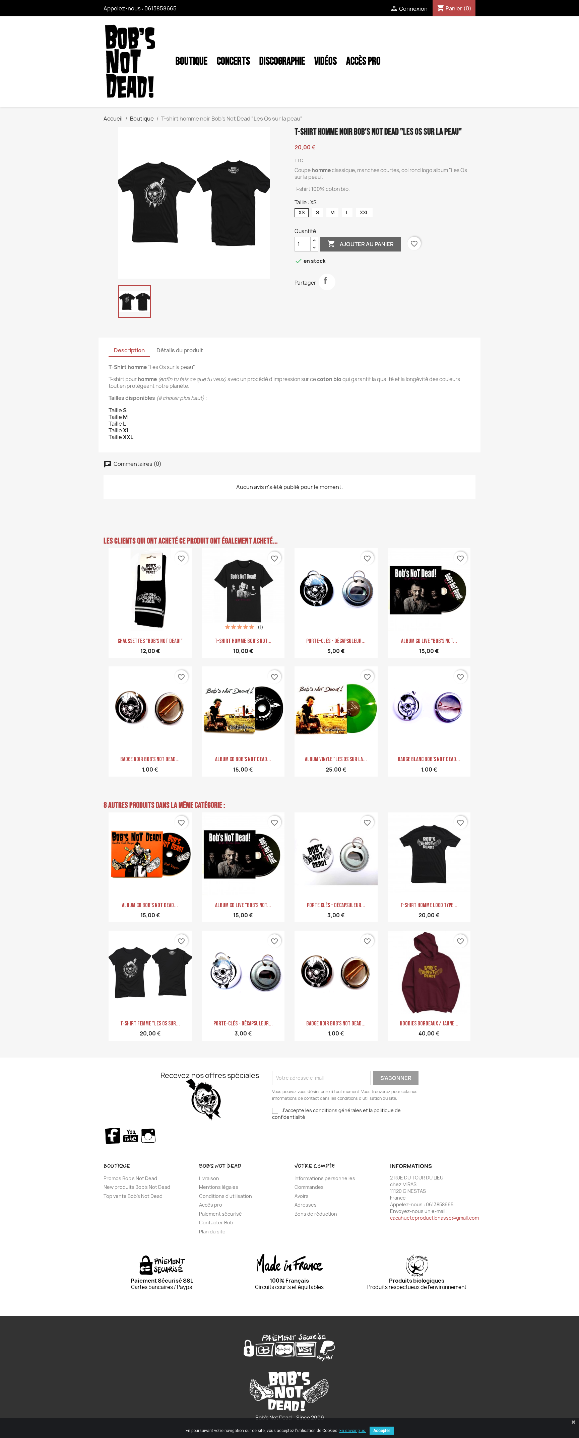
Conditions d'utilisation (225, 1196)
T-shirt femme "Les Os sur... (150, 1023)
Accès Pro (363, 61)
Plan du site (212, 1231)
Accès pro (210, 1205)
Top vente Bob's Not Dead (133, 1196)
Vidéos (325, 61)
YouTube (130, 1135)
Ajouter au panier (360, 244)
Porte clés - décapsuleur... (336, 905)
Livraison (209, 1178)
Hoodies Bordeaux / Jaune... (429, 1023)
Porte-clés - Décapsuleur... (336, 641)
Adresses (306, 1205)
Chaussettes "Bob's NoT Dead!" (150, 641)
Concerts (233, 61)
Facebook (112, 1135)
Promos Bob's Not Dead (130, 1178)
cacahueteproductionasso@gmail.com (434, 1218)
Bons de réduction (316, 1214)
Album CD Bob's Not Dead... (243, 759)
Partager (327, 282)
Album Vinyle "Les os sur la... (336, 759)
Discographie (282, 61)
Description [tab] (129, 350)
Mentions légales (218, 1187)
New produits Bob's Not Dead (137, 1187)
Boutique (191, 61)
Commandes (309, 1187)
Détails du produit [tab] (179, 350)
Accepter (381, 1430)
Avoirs (302, 1196)
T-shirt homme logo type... (428, 905)
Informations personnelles (325, 1178)
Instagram (148, 1135)
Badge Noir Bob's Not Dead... (150, 759)
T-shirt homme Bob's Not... (243, 641)
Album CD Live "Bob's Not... (429, 641)
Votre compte (315, 1166)
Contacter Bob (216, 1222)
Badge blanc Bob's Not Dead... (429, 759)
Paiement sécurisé (220, 1214)
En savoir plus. (352, 1430)
